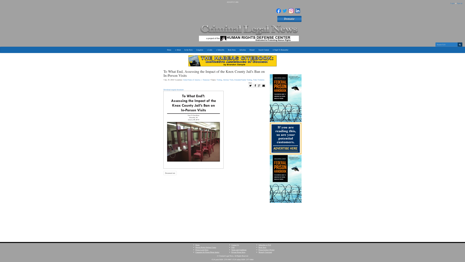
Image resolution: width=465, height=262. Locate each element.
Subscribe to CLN (265, 245)
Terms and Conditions (238, 250)
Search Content (264, 50)
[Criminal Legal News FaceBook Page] (278, 10)
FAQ (233, 247)
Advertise (242, 50)
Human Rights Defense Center (205, 247)
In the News (188, 50)
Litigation (199, 50)
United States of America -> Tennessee (196, 80)
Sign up (459, 3)
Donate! (252, 50)
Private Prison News (238, 252)
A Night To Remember (280, 50)
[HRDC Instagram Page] (291, 10)
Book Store (232, 50)
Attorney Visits (228, 80)
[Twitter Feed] (285, 10)
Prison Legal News (201, 250)
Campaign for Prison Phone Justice (207, 252)
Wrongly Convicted (265, 252)
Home (169, 50)
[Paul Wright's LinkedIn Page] (297, 10)
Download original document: (173, 89)
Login (452, 3)
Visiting (219, 80)
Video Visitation (258, 80)
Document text (170, 173)
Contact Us (235, 245)
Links (210, 50)
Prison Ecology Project (266, 250)
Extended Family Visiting (243, 80)
